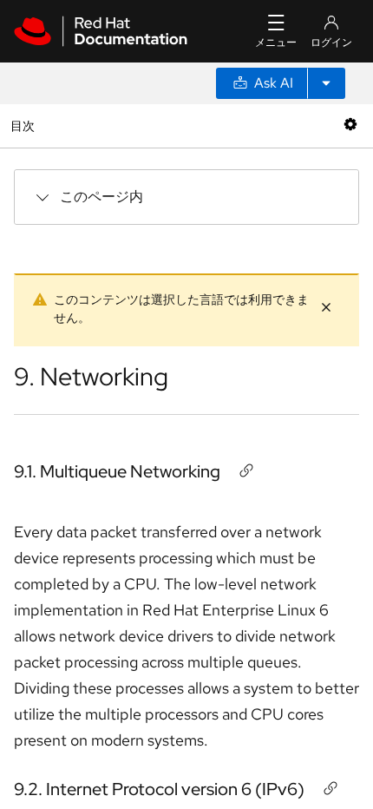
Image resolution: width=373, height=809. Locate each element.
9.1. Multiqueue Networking (117, 471)
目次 (25, 125)
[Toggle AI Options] (326, 83)
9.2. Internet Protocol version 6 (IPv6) (159, 789)
